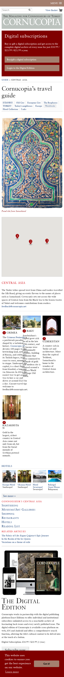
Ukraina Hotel (24, 484)
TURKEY (7, 106)
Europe (38, 106)
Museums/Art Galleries (18, 509)
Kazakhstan (11, 426)
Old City (20, 102)
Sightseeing (10, 505)
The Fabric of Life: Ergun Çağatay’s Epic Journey (25, 535)
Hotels (7, 466)
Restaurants (10, 518)
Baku (30, 330)
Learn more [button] (12, 671)
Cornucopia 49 (17, 346)
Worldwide (50, 106)
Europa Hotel (9, 484)
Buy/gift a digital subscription (21, 59)
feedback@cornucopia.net (14, 306)
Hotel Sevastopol (38, 485)
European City (34, 102)
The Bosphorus (50, 102)
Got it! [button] (46, 663)
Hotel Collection (10, 109)
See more (9, 495)
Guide (5, 80)
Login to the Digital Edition (21, 68)
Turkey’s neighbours (23, 106)
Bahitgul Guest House (54, 485)
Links (23, 109)
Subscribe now (15, 650)
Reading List (11, 526)
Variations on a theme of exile (16, 542)
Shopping (8, 513)
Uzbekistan (51, 341)
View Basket (52, 10)
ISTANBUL (8, 102)
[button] (17, 238)
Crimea (12, 332)
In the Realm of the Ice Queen (16, 539)
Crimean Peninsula (16, 337)
